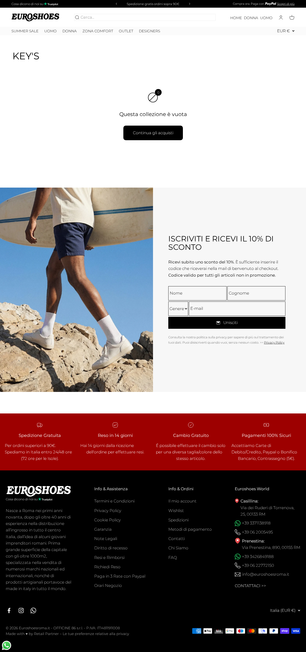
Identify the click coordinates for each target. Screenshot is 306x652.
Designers (149, 31)
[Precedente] (115, 4)
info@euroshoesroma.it (265, 574)
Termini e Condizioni (114, 501)
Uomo (266, 18)
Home (236, 18)
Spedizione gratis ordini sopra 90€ (153, 4)
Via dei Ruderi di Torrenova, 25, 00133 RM (267, 511)
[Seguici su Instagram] (21, 610)
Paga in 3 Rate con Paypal (119, 576)
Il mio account (182, 501)
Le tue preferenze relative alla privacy (96, 633)
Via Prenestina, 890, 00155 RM (271, 547)
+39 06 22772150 (258, 565)
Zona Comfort (97, 31)
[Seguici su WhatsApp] (33, 610)
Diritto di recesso (111, 548)
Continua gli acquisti (153, 132)
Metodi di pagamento (190, 529)
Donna (251, 18)
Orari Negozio (108, 585)
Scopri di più (286, 4)
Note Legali (105, 538)
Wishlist (176, 510)
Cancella (206, 17)
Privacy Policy (274, 342)
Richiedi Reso (107, 566)
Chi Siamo (178, 548)
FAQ (172, 557)
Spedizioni (178, 520)
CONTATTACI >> (250, 585)
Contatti (176, 538)
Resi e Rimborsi (109, 557)
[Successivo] (190, 4)
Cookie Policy (107, 520)
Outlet (126, 31)
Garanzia (103, 529)
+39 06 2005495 (257, 532)
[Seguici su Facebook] (9, 610)
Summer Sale (24, 31)
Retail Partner (46, 633)
